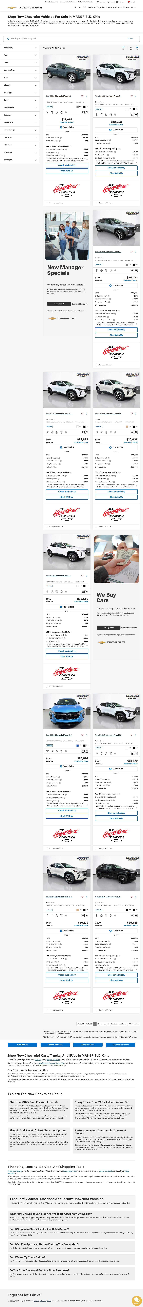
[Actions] (86, 96)
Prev (89, 1024)
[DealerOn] (13, 1301)
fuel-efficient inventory (35, 1142)
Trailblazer (46, 1106)
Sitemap (43, 1301)
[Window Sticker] (86, 112)
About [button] (133, 7)
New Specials (22, 1045)
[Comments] (83, 112)
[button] (88, 72)
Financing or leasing (15, 1171)
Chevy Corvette (109, 1137)
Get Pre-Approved (55, 1045)
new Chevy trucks (45, 1063)
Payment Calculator (121, 1045)
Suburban (63, 1116)
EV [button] (84, 7)
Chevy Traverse (53, 1116)
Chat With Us (66, 171)
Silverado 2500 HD (119, 1116)
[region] (67, 148)
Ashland (37, 1060)
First (81, 1024)
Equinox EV (13, 1136)
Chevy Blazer (57, 1110)
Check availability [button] (67, 165)
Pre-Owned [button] (92, 7)
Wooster (56, 1060)
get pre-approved (69, 1171)
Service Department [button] (113, 7)
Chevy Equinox (52, 1108)
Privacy (49, 1301)
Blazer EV (21, 1136)
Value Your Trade (87, 1045)
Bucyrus (50, 1060)
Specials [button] (101, 7)
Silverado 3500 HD (81, 1118)
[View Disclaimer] (66, 112)
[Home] (75, 7)
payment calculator (106, 1171)
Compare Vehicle (56, 203)
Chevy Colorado (83, 1106)
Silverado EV (32, 1136)
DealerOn (36, 1301)
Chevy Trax (35, 1106)
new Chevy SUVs (58, 1063)
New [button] (79, 7)
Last (122, 1024)
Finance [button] (126, 7)
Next (114, 1024)
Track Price (68, 127)
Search (130, 39)
